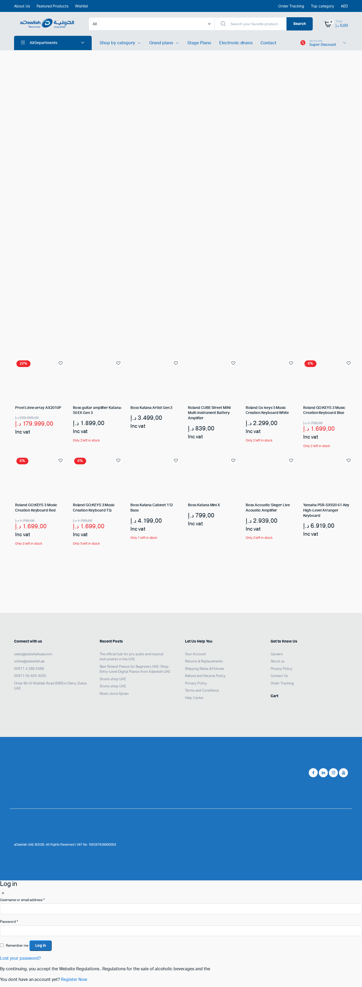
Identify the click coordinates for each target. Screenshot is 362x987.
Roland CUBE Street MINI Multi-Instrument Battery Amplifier (209, 413)
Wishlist (81, 6)
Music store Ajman (114, 694)
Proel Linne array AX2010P (38, 408)
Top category (322, 6)
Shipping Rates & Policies (204, 669)
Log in (40, 945)
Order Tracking (291, 6)
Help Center (194, 698)
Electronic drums (236, 43)
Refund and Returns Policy (205, 676)
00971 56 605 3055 (30, 676)
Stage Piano (199, 43)
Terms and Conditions (202, 690)
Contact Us (279, 676)
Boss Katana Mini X (204, 505)
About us (278, 661)
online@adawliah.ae (29, 661)
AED (344, 6)
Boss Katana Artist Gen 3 (151, 408)
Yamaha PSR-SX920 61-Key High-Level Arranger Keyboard (326, 510)
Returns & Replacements (204, 661)
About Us (22, 6)
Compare (63, 373)
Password (9, 922)
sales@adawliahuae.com (33, 654)
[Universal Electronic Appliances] (46, 23)
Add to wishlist (60, 363)
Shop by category (117, 43)
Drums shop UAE (113, 679)
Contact (268, 43)
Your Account (195, 654)
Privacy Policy (196, 683)
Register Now (74, 979)
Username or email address (22, 900)
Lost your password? (20, 958)
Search (299, 24)
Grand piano (161, 43)
